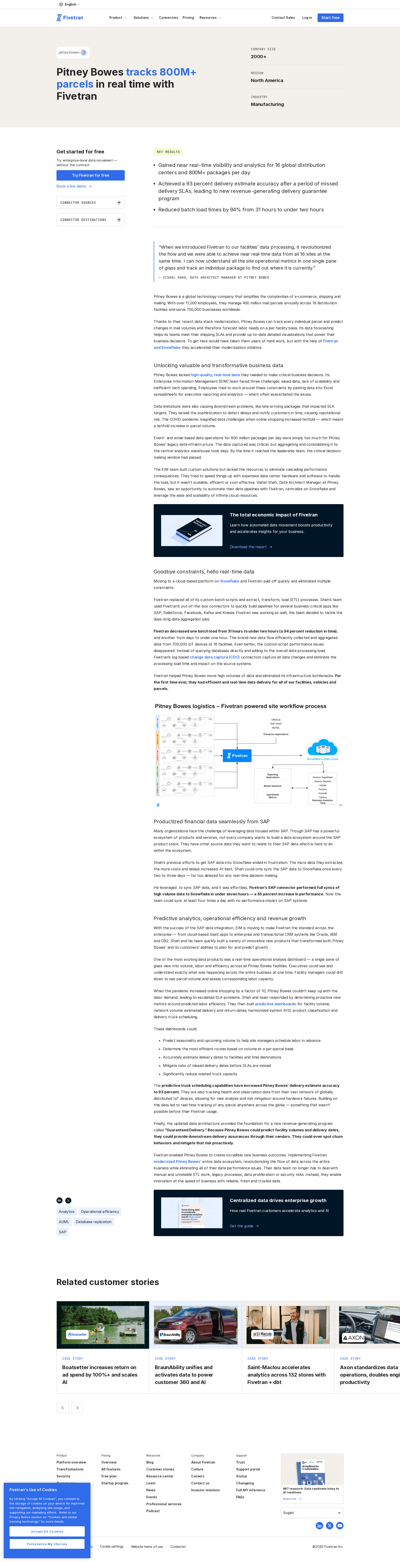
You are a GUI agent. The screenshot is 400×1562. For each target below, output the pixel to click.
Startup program (114, 1483)
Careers (197, 1476)
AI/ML (64, 1221)
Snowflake (229, 581)
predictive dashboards (275, 1004)
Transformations (70, 1469)
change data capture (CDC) (215, 657)
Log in (307, 17)
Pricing (188, 17)
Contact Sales (283, 17)
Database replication (94, 1221)
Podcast (153, 1511)
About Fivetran (203, 1462)
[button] (69, 4)
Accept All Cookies (47, 1531)
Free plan (108, 1476)
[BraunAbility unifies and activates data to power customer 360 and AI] (195, 1347)
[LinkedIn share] (59, 1200)
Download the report (248, 546)
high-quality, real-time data (215, 374)
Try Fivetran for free (90, 175)
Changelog (245, 1483)
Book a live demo (71, 186)
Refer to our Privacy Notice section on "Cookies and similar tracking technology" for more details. (43, 1517)
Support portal (248, 1469)
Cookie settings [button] (111, 1546)
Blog (149, 1462)
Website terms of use (147, 1547)
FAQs (240, 1497)
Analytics (67, 1211)
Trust (240, 1462)
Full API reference (250, 1490)
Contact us (200, 1483)
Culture (197, 1469)
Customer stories (160, 1469)
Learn (151, 1483)
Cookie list (178, 1547)
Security (63, 1476)
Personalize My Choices (47, 1544)
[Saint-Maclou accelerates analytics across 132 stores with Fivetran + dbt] (288, 1347)
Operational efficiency (100, 1211)
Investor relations (205, 1490)
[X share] (68, 1200)
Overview (108, 1462)
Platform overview (71, 1462)
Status (241, 1476)
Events (151, 1497)
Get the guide (241, 1226)
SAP (62, 1232)
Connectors (168, 17)
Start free (331, 17)
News (150, 1490)
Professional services (163, 1504)
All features (111, 1469)
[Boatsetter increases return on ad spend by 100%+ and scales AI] (103, 1347)
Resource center (159, 1476)
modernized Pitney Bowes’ (177, 1161)
